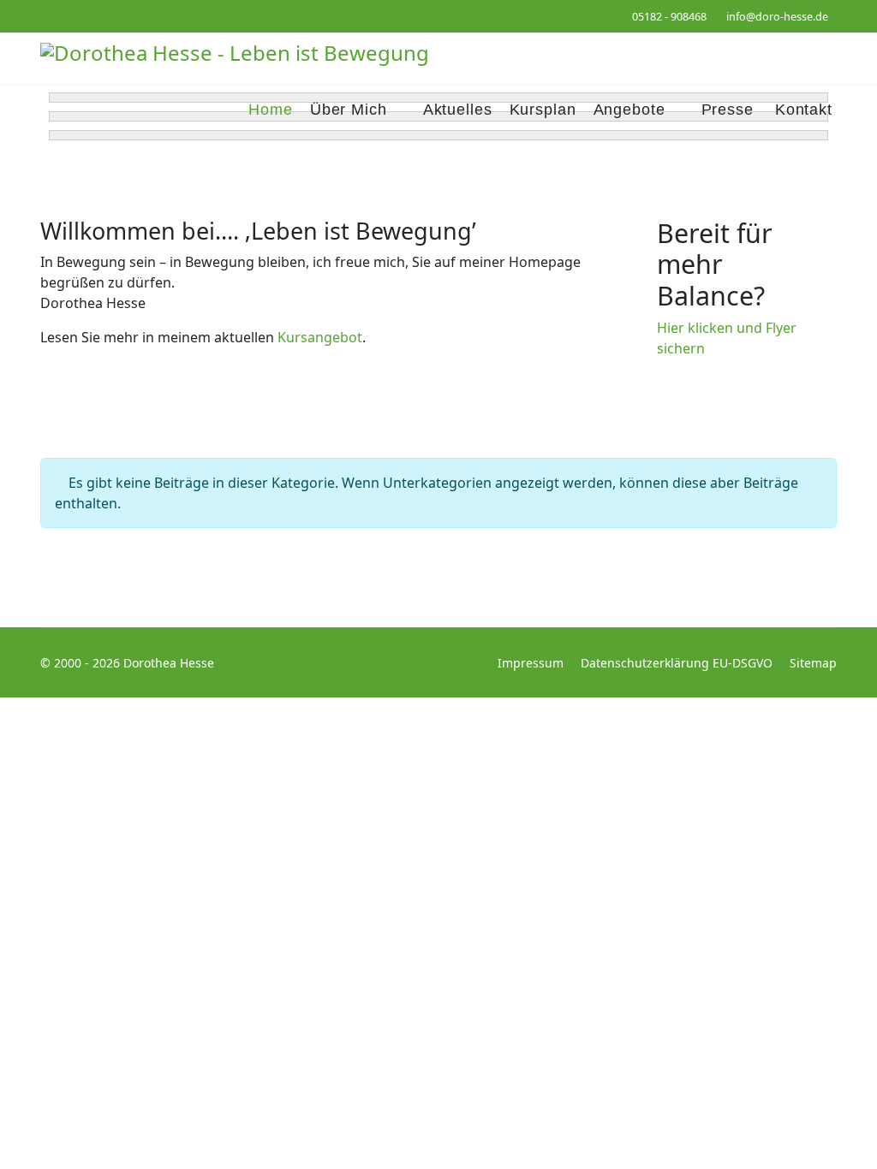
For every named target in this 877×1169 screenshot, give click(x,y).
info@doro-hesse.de (777, 16)
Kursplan (543, 109)
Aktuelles (457, 109)
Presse (727, 109)
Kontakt (803, 109)
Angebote (629, 109)
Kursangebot (319, 337)
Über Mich (348, 109)
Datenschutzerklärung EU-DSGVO (677, 663)
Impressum (531, 663)
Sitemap (813, 663)
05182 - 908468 (669, 16)
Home (270, 109)
